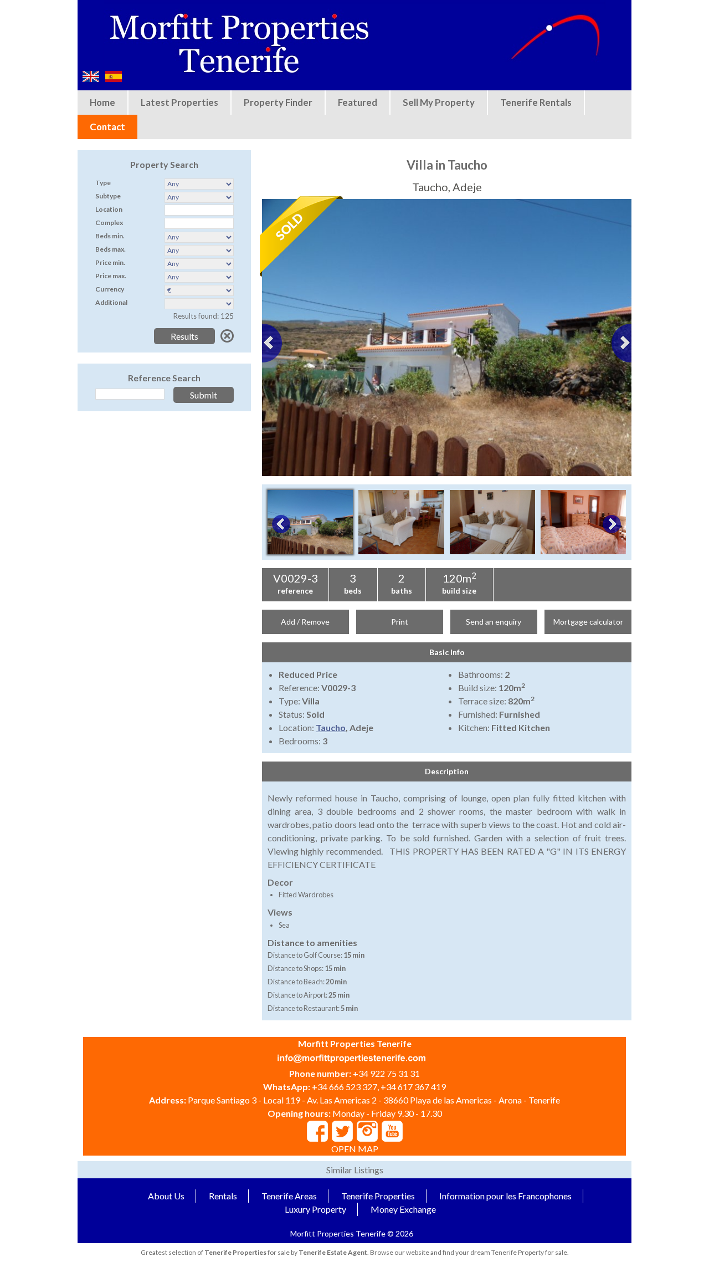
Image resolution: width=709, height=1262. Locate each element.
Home (102, 102)
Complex (109, 222)
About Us (166, 1196)
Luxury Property (315, 1209)
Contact (107, 126)
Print (399, 621)
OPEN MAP (354, 1148)
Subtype (108, 196)
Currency (109, 289)
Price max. (110, 276)
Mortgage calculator (588, 621)
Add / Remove (305, 621)
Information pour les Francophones (505, 1196)
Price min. (110, 262)
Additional (111, 302)
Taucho (331, 727)
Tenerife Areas (289, 1196)
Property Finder (278, 102)
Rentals (223, 1196)
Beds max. (110, 249)
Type (103, 182)
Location (108, 209)
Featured (357, 102)
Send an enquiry (493, 621)
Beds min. (110, 236)
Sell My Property (439, 102)
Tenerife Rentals (536, 102)
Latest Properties (179, 102)
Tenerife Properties (378, 1196)
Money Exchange (403, 1209)
